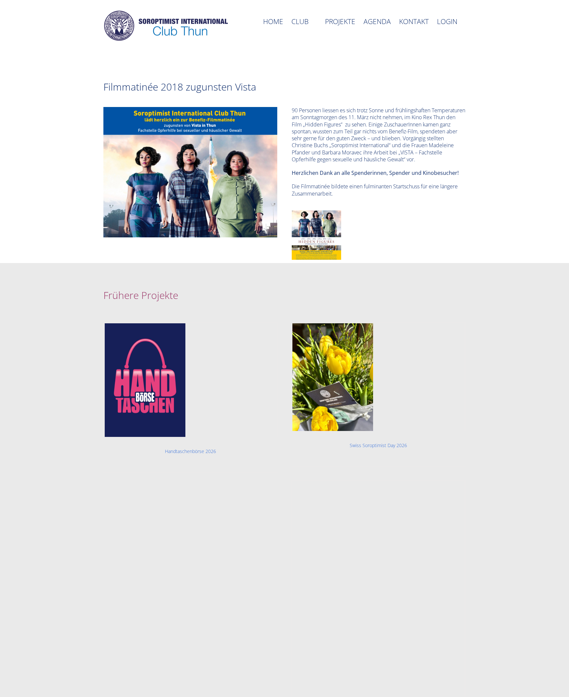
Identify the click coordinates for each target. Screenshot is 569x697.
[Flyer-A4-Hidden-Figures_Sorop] (316, 213)
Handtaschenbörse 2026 (190, 451)
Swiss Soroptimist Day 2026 (378, 445)
